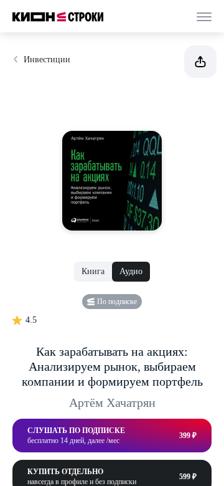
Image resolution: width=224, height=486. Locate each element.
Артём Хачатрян (112, 402)
